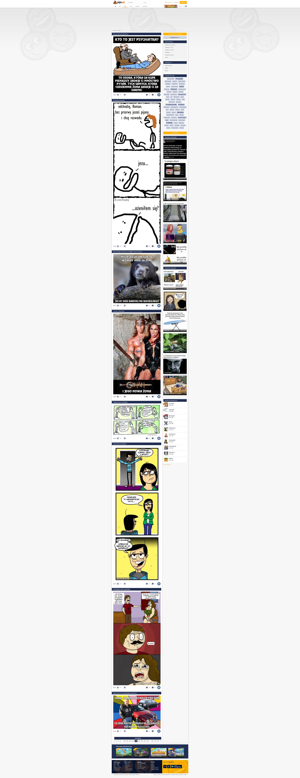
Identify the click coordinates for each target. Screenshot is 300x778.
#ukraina (181, 123)
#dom (171, 125)
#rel (167, 109)
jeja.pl (114, 30)
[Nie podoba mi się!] (126, 94)
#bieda (181, 115)
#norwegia (182, 120)
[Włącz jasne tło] (184, 6)
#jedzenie (176, 97)
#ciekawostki (171, 104)
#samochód (174, 86)
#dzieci (178, 99)
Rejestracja (140, 764)
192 (147, 741)
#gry (166, 120)
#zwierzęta (182, 117)
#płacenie (166, 107)
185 (127, 741)
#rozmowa (167, 117)
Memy (125, 6)
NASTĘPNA (138, 738)
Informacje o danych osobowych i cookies (155, 769)
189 (139, 741)
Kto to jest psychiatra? (120, 34)
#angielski (182, 94)
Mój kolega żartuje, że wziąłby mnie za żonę (127, 252)
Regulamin (153, 766)
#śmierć (174, 89)
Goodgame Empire (128, 768)
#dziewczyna (173, 120)
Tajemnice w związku (120, 402)
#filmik (182, 128)
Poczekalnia (175, 37)
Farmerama (127, 763)
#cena (175, 123)
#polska (180, 112)
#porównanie (170, 115)
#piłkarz (175, 92)
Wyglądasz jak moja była (121, 589)
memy (119, 30)
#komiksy (182, 84)
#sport (168, 128)
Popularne (167, 52)
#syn (176, 115)
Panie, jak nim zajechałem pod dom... (125, 693)
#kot (183, 99)
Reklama (159, 774)
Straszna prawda (119, 100)
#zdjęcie (177, 125)
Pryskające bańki (116, 768)
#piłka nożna (182, 89)
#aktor (168, 86)
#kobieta (166, 89)
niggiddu (171, 409)
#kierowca (173, 94)
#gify (181, 86)
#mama (175, 81)
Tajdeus (171, 458)
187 (133, 741)
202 (158, 741)
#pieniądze (168, 81)
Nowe (166, 57)
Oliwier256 (172, 440)
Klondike (126, 767)
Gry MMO (127, 762)
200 (152, 741)
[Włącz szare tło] (185, 6)
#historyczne (174, 107)
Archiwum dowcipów (117, 767)
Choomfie (171, 403)
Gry (120, 6)
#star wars (172, 102)
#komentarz (175, 128)
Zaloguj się (169, 2)
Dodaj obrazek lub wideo (175, 34)
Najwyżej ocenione (169, 55)
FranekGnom (172, 446)
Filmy (131, 6)
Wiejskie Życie (127, 766)
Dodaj (183, 2)
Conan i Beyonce (118, 311)
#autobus (178, 102)
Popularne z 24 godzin (170, 45)
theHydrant (172, 428)
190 (142, 741)
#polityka (166, 94)
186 (130, 741)
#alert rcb (173, 117)
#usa (167, 97)
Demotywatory (168, 65)
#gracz (173, 112)
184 (124, 741)
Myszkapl (172, 416)
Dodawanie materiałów (142, 767)
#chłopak (167, 84)
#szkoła (169, 123)
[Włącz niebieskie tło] (186, 6)
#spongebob (170, 79)
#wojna (173, 99)
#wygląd (179, 79)
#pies (182, 97)
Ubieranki (145, 6)
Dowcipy (137, 6)
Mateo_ (171, 422)
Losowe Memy (175, 133)
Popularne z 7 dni (169, 47)
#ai (171, 97)
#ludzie (181, 104)
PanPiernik (172, 434)
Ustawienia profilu (141, 768)
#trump (166, 125)
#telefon (183, 125)
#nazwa (181, 92)
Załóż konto (176, 2)
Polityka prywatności (155, 767)
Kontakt (152, 763)
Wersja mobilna (116, 763)
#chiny (168, 112)
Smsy (114, 766)
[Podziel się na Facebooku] (159, 94)
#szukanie (175, 84)
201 (155, 741)
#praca (167, 99)
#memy (177, 109)
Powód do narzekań (119, 444)
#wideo (172, 109)
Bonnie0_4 (172, 452)
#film (182, 109)
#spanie (169, 92)
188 (136, 741)
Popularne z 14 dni (169, 50)
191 (145, 741)
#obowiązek (183, 107)
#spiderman (181, 81)
